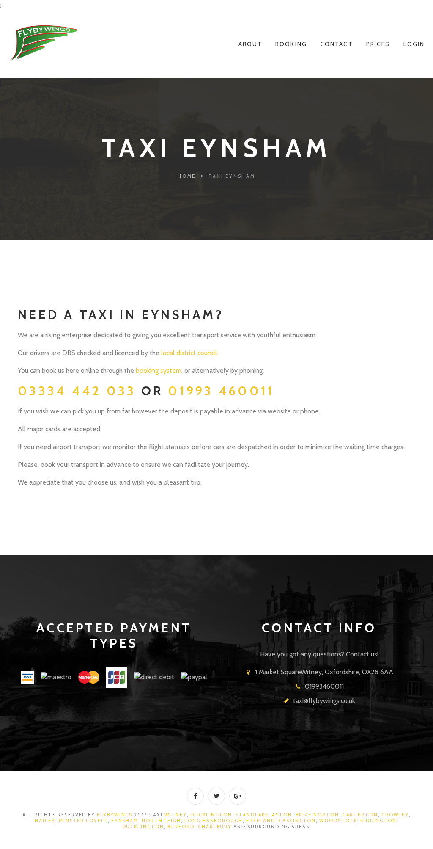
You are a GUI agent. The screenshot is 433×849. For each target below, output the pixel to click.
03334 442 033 (79, 391)
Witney (175, 815)
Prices (378, 44)
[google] (237, 796)
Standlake (252, 815)
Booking (291, 44)
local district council (189, 353)
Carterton (360, 815)
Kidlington (378, 821)
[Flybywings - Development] (43, 43)
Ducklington (211, 815)
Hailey (45, 821)
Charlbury (215, 827)
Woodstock (338, 821)
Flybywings (114, 815)
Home (187, 176)
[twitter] (216, 796)
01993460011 (324, 686)
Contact (336, 44)
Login (414, 44)
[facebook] (195, 796)
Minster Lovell (83, 821)
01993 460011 (221, 391)
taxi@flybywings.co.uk (324, 701)
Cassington (297, 821)
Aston (282, 815)
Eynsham (124, 821)
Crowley (395, 815)
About (250, 44)
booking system (158, 371)
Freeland (260, 821)
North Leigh (161, 821)
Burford (181, 827)
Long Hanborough (213, 821)
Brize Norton (316, 815)
